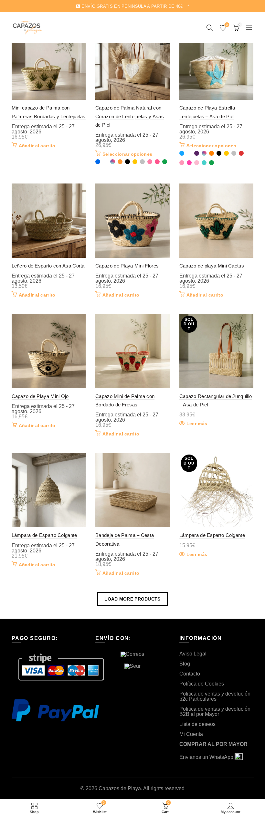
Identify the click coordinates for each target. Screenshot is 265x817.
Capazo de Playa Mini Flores (127, 265)
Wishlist (227, 24)
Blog (184, 663)
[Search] (210, 28)
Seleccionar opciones (127, 154)
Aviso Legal (193, 653)
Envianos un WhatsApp (207, 757)
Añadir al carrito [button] (37, 145)
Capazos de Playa (120, 788)
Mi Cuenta (191, 734)
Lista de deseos (197, 724)
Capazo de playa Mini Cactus (211, 265)
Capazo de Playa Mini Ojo (40, 396)
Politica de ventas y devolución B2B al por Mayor (214, 711)
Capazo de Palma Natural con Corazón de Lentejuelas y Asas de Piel (129, 116)
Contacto (189, 673)
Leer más (196, 423)
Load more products (132, 599)
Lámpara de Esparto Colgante (44, 535)
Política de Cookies (201, 683)
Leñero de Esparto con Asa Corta (48, 265)
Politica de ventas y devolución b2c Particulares (214, 696)
